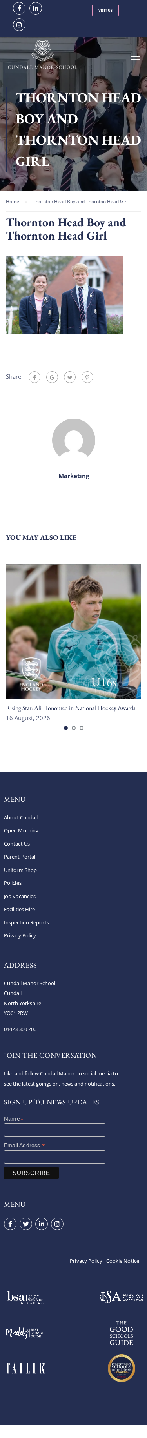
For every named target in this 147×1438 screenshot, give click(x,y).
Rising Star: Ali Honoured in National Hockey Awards (70, 708)
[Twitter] (70, 377)
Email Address (24, 1145)
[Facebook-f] (10, 1224)
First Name (22, 1119)
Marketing (73, 475)
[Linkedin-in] (41, 1224)
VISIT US (105, 10)
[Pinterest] (87, 377)
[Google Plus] (52, 377)
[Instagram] (57, 1224)
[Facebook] (34, 377)
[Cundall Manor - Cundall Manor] (43, 58)
